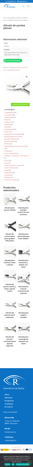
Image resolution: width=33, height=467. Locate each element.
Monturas (7, 175)
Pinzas (6, 160)
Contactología (8, 117)
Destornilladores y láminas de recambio (16, 146)
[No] (31, 460)
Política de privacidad (23, 464)
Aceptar (7, 464)
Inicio (4, 18)
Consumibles (8, 115)
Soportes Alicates (9, 141)
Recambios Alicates (10, 139)
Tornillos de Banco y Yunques (13, 165)
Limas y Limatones (9, 153)
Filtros (6, 119)
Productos (7, 177)
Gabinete (7, 124)
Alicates (18, 18)
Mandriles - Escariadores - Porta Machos (16, 156)
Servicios (8, 397)
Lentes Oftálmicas (9, 168)
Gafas (6, 127)
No (13, 464)
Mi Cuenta (9, 407)
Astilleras (7, 144)
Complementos (9, 112)
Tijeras (6, 163)
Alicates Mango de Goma (12, 136)
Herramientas (11, 18)
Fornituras (7, 122)
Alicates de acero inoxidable (12, 134)
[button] (26, 76)
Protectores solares (10, 180)
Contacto (9, 404)
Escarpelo (7, 151)
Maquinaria (7, 172)
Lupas (6, 170)
